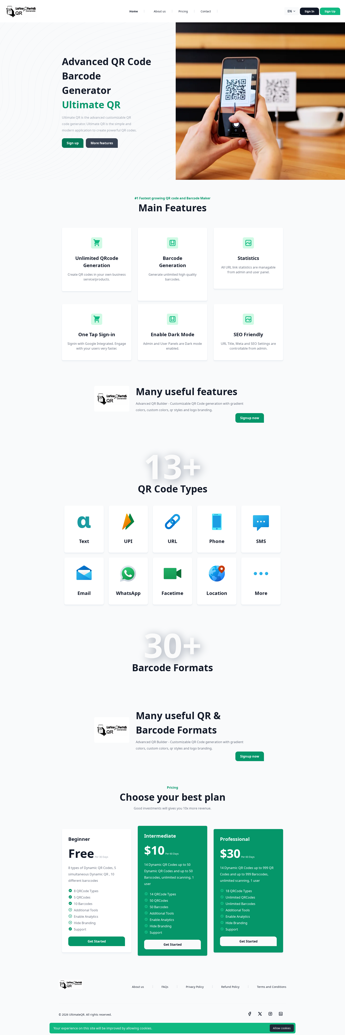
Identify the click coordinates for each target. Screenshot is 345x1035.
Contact (206, 11)
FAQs (165, 987)
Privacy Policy (195, 987)
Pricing (183, 11)
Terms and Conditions (271, 987)
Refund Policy (230, 987)
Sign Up (330, 11)
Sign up (73, 143)
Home (133, 11)
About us (160, 11)
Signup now (249, 418)
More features (102, 143)
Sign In (309, 11)
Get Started (97, 941)
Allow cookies (282, 1028)
